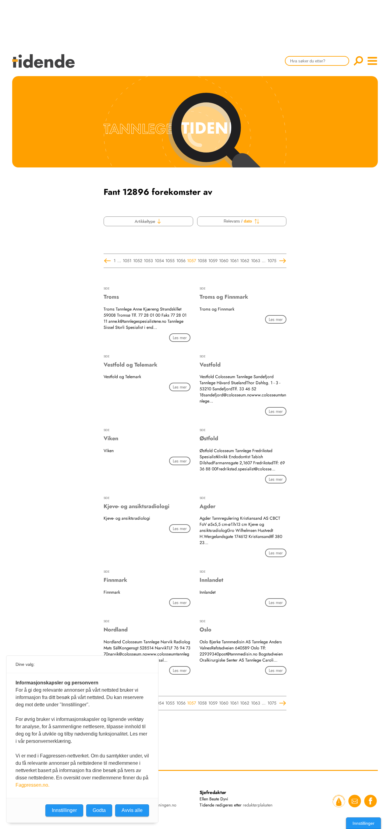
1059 (213, 261)
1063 (255, 261)
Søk (358, 60)
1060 (223, 261)
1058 (202, 261)
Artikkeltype (145, 221)
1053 (148, 261)
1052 (137, 261)
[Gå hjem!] (45, 65)
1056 (181, 261)
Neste (281, 261)
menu (372, 60)
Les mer (180, 338)
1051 (127, 261)
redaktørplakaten (257, 805)
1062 (244, 261)
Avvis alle (132, 810)
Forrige (108, 261)
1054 (159, 261)
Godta (99, 810)
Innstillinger (363, 823)
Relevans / (238, 221)
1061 (234, 261)
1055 (170, 261)
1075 (272, 261)
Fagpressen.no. (32, 785)
